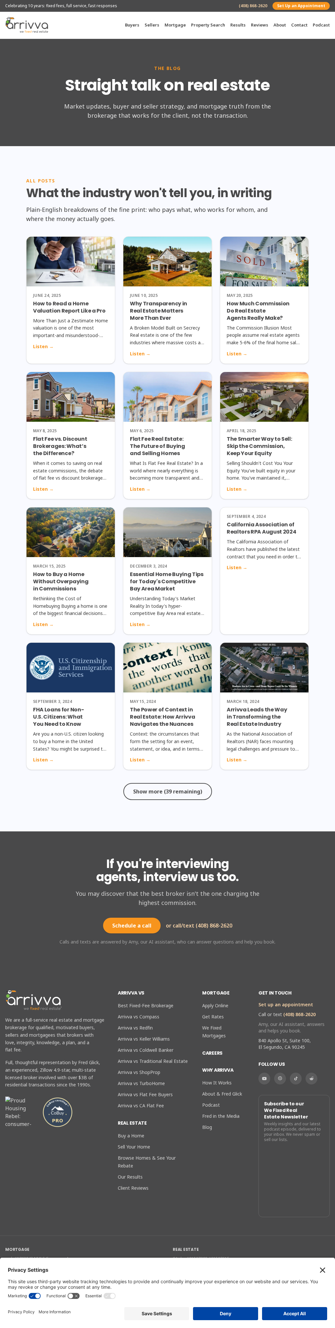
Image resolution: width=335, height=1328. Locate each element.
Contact (299, 25)
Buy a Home (131, 1135)
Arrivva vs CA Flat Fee (141, 1105)
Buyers (132, 25)
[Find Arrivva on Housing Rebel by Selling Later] (21, 1112)
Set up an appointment (285, 1004)
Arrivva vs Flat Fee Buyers (145, 1094)
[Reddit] (311, 1078)
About (279, 25)
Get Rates (213, 1016)
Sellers (152, 25)
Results (238, 25)
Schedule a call (131, 925)
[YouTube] (264, 1078)
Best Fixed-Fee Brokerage (145, 1005)
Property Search (208, 25)
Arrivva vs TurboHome (141, 1083)
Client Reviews (133, 1188)
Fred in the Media (220, 1116)
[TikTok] (296, 1078)
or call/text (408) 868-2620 (199, 925)
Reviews (259, 25)
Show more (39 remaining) (167, 791)
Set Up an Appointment (301, 6)
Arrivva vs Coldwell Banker (145, 1050)
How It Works (217, 1083)
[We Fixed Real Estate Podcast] (280, 1078)
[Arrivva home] (26, 25)
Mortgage (175, 25)
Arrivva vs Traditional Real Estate (153, 1061)
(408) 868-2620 (253, 6)
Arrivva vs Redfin (135, 1028)
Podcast (321, 25)
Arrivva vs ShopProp (139, 1072)
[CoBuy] (57, 1112)
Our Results (130, 1177)
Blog (207, 1127)
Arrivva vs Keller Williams (144, 1039)
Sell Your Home (134, 1147)
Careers (212, 1053)
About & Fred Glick (222, 1094)
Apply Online (215, 1005)
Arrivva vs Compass (138, 1016)
